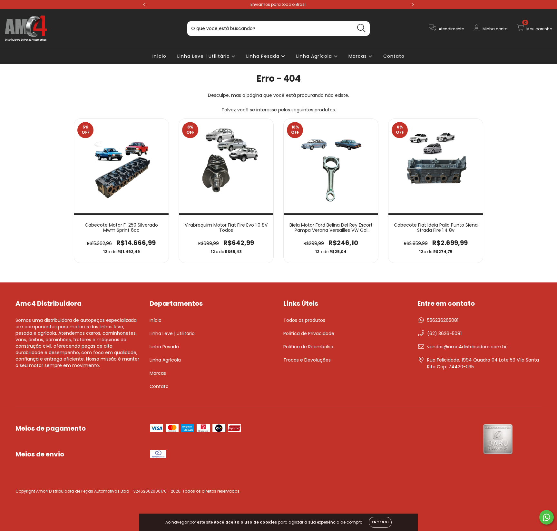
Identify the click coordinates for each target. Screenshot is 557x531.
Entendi (380, 522)
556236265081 (442, 320)
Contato (394, 56)
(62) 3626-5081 (444, 333)
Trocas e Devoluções (307, 360)
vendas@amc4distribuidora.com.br (467, 346)
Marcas (358, 56)
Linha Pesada (263, 56)
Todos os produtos (304, 320)
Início (159, 56)
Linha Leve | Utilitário (204, 56)
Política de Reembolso (308, 346)
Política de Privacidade (308, 333)
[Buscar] (361, 28)
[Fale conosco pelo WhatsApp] (546, 517)
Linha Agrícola (315, 56)
